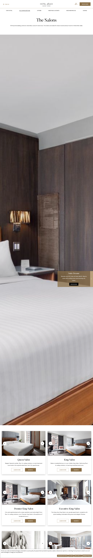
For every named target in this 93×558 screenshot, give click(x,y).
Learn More (17, 470)
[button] (4, 443)
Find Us (7, 4)
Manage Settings (62, 555)
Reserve (30, 470)
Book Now (85, 4)
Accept (71, 555)
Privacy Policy (87, 555)
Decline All (78, 555)
